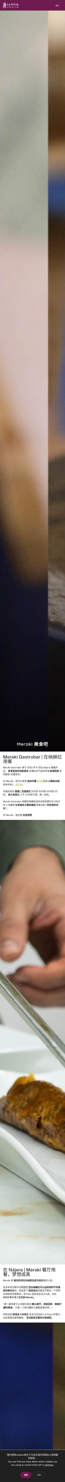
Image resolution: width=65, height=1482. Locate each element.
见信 (40, 781)
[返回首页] (10, 5)
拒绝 (39, 1475)
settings (49, 1465)
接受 (26, 1475)
